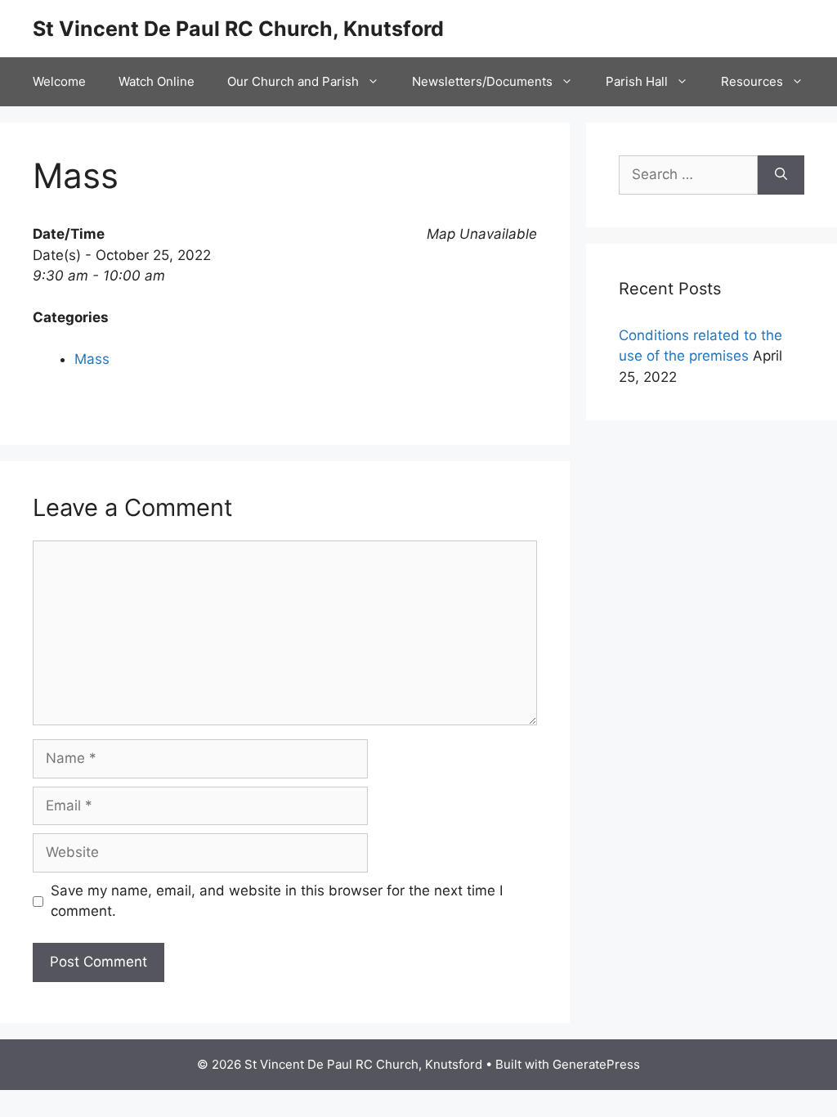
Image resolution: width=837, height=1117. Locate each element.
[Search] (781, 175)
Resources (752, 81)
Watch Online (157, 81)
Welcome (59, 81)
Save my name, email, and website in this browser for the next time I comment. (277, 901)
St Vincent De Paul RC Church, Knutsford (238, 28)
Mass (92, 359)
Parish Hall (637, 81)
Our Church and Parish (293, 81)
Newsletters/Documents (482, 81)
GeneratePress (596, 1064)
